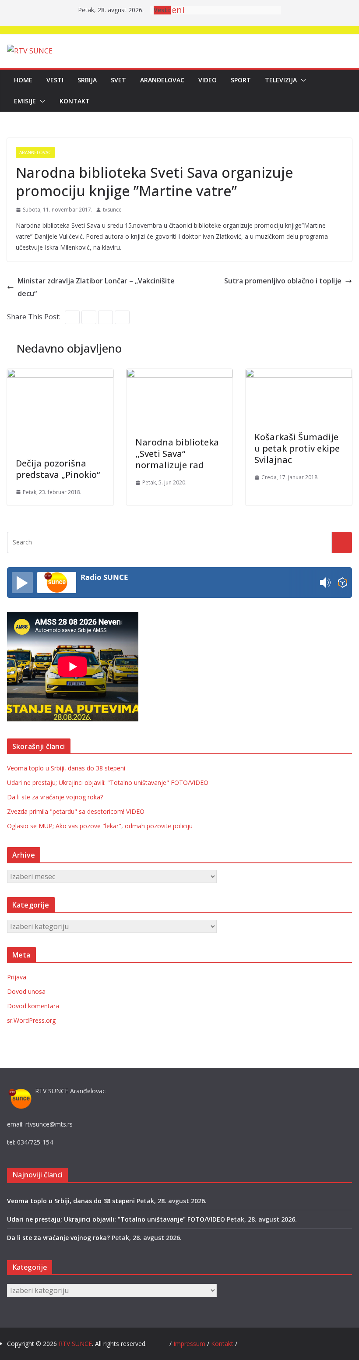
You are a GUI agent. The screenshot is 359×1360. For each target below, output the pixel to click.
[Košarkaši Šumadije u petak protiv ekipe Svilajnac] (299, 375)
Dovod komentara (33, 1006)
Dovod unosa (26, 991)
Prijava (16, 977)
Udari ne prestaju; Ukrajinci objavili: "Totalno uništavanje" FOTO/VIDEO (107, 782)
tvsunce (112, 209)
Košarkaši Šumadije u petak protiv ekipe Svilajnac (297, 448)
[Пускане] (22, 582)
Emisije (25, 101)
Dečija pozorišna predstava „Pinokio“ (58, 468)
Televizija (281, 80)
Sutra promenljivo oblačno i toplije (282, 281)
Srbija (87, 80)
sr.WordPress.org (31, 1020)
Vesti (54, 80)
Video (207, 80)
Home (23, 80)
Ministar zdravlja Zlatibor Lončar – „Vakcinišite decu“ (96, 287)
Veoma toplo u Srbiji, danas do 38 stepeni (66, 768)
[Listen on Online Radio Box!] (342, 582)
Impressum (190, 1343)
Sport (241, 80)
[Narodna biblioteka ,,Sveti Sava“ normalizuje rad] (180, 375)
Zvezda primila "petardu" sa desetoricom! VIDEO (75, 811)
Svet (118, 80)
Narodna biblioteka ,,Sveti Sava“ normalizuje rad (177, 453)
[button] (301, 80)
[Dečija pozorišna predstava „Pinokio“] (60, 375)
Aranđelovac (162, 80)
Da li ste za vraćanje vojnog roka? (55, 797)
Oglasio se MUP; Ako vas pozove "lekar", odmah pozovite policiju (100, 826)
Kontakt (75, 101)
